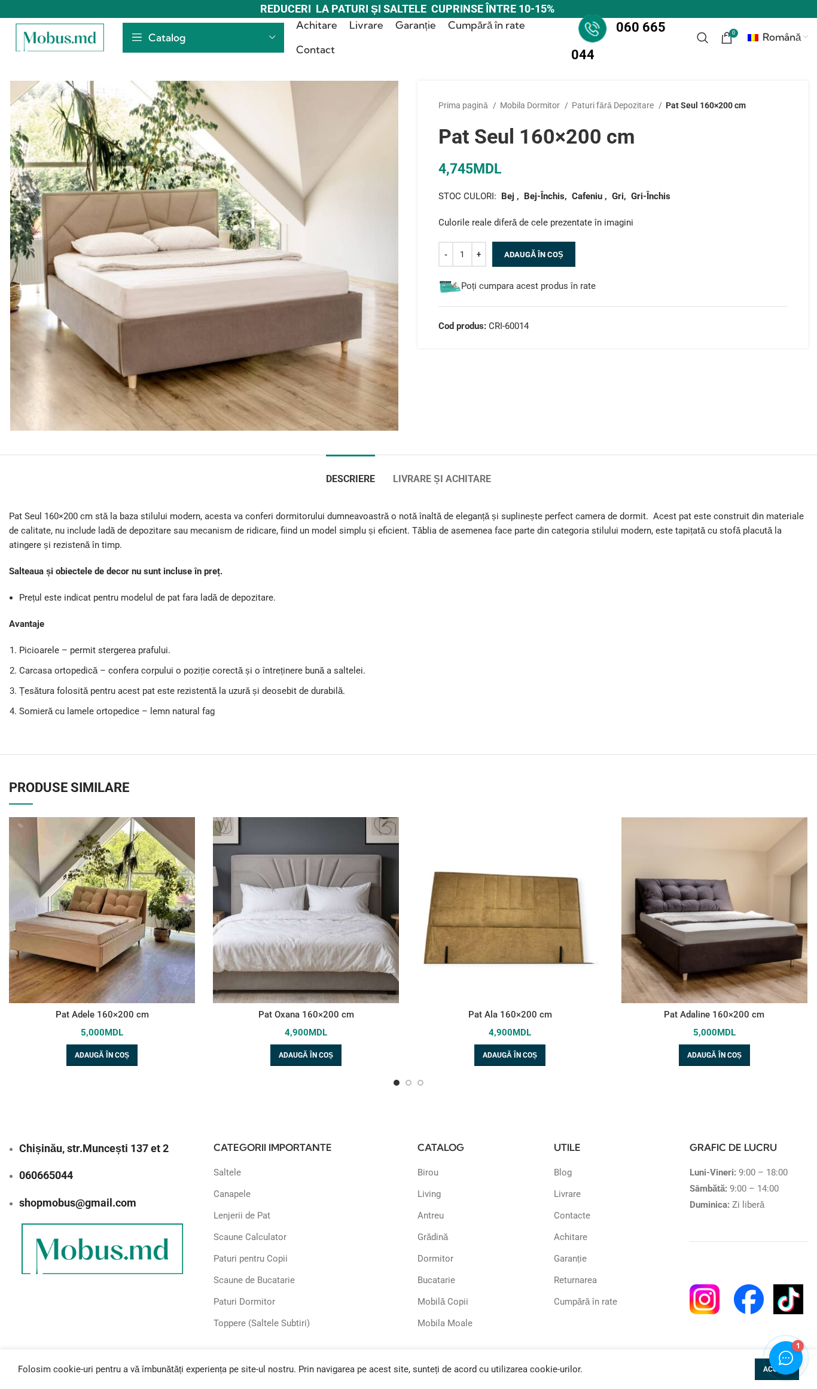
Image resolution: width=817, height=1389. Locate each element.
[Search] (703, 38)
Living (429, 1194)
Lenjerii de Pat (242, 1215)
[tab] (350, 473)
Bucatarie (436, 1280)
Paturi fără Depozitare (614, 105)
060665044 (46, 1175)
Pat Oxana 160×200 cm (306, 1014)
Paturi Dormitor (244, 1301)
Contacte (572, 1215)
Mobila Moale (444, 1323)
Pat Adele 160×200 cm (102, 1014)
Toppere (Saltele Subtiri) (262, 1323)
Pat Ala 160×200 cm (510, 1014)
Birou (427, 1172)
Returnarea (575, 1280)
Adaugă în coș (533, 254)
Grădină (432, 1237)
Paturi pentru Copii (251, 1258)
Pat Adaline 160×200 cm (714, 1014)
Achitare (570, 1237)
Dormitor (435, 1258)
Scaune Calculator (250, 1237)
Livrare (567, 1194)
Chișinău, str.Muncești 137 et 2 (94, 1148)
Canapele (232, 1194)
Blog (563, 1172)
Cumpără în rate (585, 1301)
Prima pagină (464, 105)
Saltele (227, 1172)
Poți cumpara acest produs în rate (528, 286)
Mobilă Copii (442, 1301)
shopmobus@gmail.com (77, 1202)
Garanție (570, 1258)
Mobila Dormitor (531, 105)
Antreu (430, 1215)
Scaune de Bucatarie (254, 1280)
